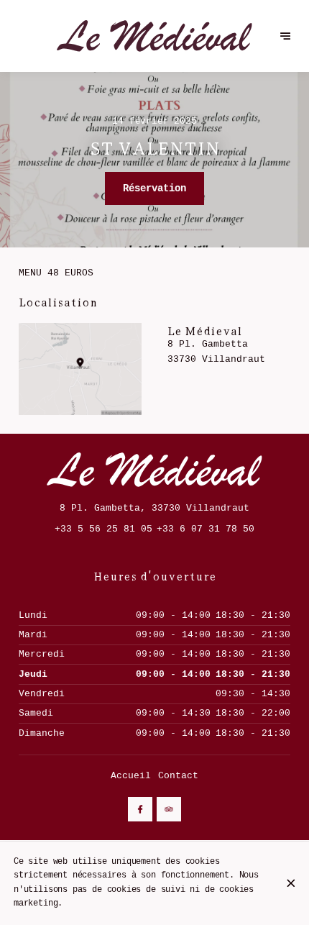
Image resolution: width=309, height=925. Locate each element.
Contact (178, 775)
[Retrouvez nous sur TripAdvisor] (169, 809)
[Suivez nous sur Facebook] (140, 809)
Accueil (131, 775)
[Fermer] (291, 883)
